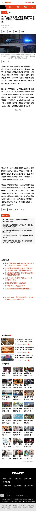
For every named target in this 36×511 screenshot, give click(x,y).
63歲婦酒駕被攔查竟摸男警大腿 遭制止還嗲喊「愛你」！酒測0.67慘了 (17, 242)
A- (8, 61)
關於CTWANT (7, 478)
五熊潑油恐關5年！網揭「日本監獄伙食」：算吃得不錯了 (28, 457)
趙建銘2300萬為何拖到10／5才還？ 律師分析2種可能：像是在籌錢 (17, 226)
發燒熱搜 (7, 482)
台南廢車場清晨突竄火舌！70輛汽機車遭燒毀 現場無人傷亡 (18, 231)
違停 (10, 32)
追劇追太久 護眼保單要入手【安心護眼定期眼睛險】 (17, 433)
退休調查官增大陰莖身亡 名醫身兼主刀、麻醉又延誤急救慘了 (17, 374)
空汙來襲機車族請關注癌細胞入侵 (17, 409)
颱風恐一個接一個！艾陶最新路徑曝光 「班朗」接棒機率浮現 (17, 421)
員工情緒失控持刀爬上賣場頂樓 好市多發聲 (6, 421)
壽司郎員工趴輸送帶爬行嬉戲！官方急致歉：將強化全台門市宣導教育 (6, 386)
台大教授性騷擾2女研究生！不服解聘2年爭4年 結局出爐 (6, 374)
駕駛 (22, 32)
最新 (10, 7)
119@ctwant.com (18, 299)
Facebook (8, 486)
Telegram (30, 486)
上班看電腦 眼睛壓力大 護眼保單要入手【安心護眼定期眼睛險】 (17, 288)
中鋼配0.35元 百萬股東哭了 (15, 286)
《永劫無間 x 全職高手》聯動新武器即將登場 (29, 445)
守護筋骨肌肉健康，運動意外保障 (28, 421)
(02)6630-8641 (21, 297)
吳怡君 (7, 25)
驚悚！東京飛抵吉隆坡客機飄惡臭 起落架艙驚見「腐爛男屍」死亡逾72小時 (29, 409)
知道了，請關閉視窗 (29, 501)
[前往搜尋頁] (33, 2)
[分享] (2, 495)
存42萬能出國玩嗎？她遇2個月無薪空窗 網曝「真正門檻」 (6, 457)
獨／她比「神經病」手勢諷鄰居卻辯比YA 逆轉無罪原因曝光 (17, 220)
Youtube (19, 486)
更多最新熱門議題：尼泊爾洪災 (15, 283)
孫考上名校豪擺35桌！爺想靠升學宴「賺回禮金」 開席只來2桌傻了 (6, 409)
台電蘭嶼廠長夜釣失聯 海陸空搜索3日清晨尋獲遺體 (17, 236)
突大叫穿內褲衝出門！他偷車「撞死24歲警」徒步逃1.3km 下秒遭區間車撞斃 (19, 269)
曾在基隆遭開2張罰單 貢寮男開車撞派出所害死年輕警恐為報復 (19, 274)
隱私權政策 (27, 478)
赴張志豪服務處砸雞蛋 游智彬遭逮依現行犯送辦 (29, 433)
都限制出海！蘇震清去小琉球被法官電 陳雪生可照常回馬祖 (28, 386)
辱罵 (16, 32)
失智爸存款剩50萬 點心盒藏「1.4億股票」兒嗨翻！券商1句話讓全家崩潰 (7, 433)
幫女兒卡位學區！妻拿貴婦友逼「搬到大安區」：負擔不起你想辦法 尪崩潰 (19, 264)
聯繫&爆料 (17, 478)
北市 (4, 32)
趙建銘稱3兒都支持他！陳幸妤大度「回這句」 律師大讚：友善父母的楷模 (17, 457)
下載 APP (28, 2)
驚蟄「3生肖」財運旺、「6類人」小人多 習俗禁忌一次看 (19, 279)
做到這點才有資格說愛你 (28, 374)
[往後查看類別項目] (31, 7)
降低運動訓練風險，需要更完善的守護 (6, 398)
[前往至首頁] (6, 2)
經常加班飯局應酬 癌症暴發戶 (17, 386)
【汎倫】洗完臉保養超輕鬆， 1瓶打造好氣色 (6, 445)
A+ (4, 61)
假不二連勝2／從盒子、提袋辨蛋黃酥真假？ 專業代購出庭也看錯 (17, 445)
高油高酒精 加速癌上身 (28, 398)
